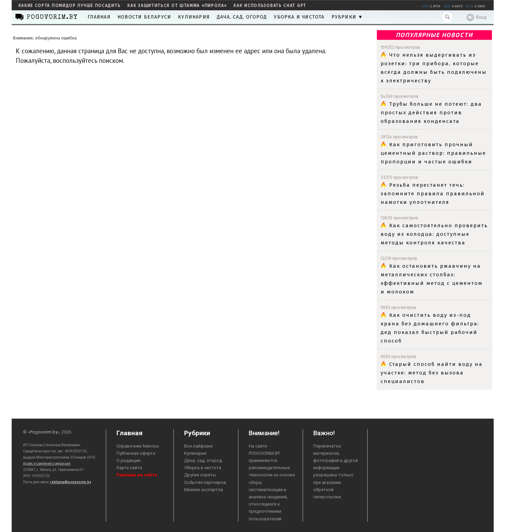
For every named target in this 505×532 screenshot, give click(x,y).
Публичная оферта (135, 453)
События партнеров (205, 482)
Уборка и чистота (299, 17)
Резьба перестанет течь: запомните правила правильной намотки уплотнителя (433, 193)
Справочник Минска (137, 446)
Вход (481, 17)
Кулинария (194, 17)
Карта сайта (129, 467)
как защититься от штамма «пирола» (177, 5)
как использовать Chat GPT (270, 5)
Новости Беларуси (144, 17)
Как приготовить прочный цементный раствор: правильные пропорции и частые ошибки (433, 153)
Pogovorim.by (43, 432)
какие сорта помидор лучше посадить (70, 5)
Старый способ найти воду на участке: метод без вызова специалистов (432, 372)
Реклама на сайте (136, 474)
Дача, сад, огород (242, 17)
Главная (99, 17)
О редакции (128, 460)
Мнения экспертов (203, 489)
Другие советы (200, 474)
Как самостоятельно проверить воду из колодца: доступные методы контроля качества (434, 234)
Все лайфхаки (198, 446)
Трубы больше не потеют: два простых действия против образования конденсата (431, 112)
